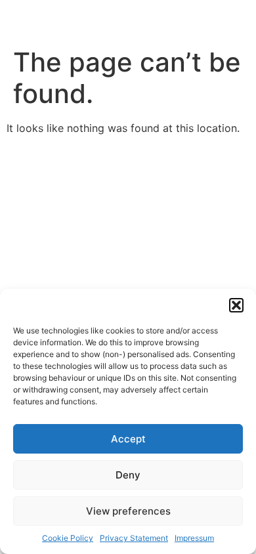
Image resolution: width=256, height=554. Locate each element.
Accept (128, 439)
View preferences (128, 511)
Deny (128, 475)
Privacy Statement (134, 538)
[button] (236, 305)
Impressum (194, 538)
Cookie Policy (67, 538)
